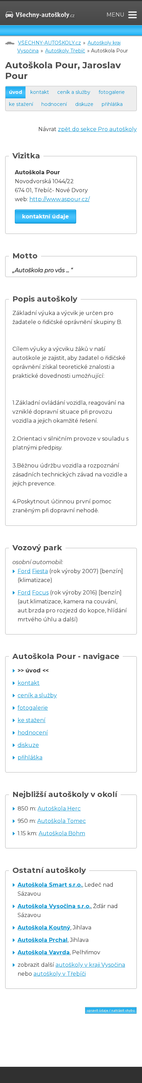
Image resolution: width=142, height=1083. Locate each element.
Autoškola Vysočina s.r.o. (54, 906)
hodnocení (54, 104)
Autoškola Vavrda (44, 952)
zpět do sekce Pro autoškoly (97, 129)
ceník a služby (73, 92)
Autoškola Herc (59, 808)
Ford (24, 571)
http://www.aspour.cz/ (59, 199)
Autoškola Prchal (43, 940)
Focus (40, 592)
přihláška (112, 104)
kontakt (39, 92)
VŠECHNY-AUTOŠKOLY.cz (49, 43)
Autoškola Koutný (44, 927)
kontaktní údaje (45, 216)
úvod (15, 92)
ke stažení (21, 104)
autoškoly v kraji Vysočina (90, 965)
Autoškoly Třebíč (65, 51)
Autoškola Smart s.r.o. (50, 885)
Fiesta (40, 571)
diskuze (84, 104)
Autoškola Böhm (62, 833)
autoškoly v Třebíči (59, 974)
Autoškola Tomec (61, 821)
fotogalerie (112, 92)
